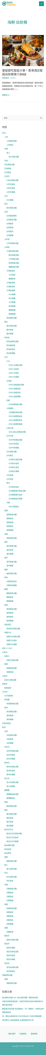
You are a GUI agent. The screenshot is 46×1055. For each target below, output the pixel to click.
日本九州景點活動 (15, 365)
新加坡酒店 (10, 349)
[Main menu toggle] (41, 3)
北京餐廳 (9, 200)
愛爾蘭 (6, 790)
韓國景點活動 (11, 593)
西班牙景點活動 (12, 952)
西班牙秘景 (10, 955)
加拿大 (6, 656)
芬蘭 (6, 885)
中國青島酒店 (11, 581)
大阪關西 (9, 408)
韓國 (6, 589)
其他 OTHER (7, 648)
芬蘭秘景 (9, 893)
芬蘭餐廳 (9, 900)
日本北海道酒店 (15, 393)
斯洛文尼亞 (8, 830)
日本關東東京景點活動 (17, 491)
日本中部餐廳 (14, 448)
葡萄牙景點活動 (12, 940)
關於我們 (11, 1034)
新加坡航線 (10, 345)
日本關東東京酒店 (15, 495)
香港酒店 (9, 617)
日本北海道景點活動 (16, 385)
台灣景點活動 (11, 220)
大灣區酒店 (10, 287)
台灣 (6, 212)
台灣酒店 (9, 231)
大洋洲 (4, 692)
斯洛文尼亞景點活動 (14, 834)
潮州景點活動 (11, 546)
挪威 (6, 802)
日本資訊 (9, 479)
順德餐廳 (12, 314)
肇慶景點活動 (14, 267)
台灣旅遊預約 (11, 216)
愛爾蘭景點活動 (12, 794)
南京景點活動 (11, 208)
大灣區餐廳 (10, 290)
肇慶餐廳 (12, 310)
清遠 (6, 979)
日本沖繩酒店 (14, 507)
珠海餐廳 (12, 306)
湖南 (6, 534)
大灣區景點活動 (12, 251)
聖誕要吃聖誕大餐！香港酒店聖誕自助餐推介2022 (22, 72)
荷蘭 (6, 928)
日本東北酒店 (14, 467)
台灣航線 (9, 228)
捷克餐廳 (9, 826)
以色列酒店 (10, 188)
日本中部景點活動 (15, 440)
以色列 (6, 176)
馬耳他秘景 (10, 971)
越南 (6, 570)
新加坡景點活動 (12, 341)
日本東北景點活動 (15, 460)
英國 (6, 904)
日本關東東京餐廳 (15, 499)
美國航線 (9, 672)
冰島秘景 (9, 739)
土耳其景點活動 (12, 243)
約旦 (6, 873)
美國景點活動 (11, 668)
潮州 (6, 542)
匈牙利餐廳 (10, 759)
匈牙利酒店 (10, 755)
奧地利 (6, 763)
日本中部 (9, 436)
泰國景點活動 (11, 515)
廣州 (6, 322)
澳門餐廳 (9, 566)
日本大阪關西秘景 (15, 416)
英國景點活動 (11, 908)
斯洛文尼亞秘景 (12, 838)
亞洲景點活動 (9, 165)
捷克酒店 (9, 822)
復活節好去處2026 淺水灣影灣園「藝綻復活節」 (20, 998)
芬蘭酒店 (9, 897)
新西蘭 (6, 700)
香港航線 (9, 613)
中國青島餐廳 (11, 585)
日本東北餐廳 (14, 471)
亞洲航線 (7, 168)
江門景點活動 (14, 259)
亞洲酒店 (7, 172)
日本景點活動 (11, 452)
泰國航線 (9, 522)
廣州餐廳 (9, 334)
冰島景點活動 (11, 735)
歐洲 (4, 727)
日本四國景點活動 (15, 404)
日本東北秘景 (14, 463)
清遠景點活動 (7, 975)
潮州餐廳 (9, 554)
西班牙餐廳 (10, 959)
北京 (6, 196)
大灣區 (6, 247)
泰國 (6, 511)
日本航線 (9, 475)
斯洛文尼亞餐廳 (12, 841)
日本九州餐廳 (14, 377)
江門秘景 (12, 275)
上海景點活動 (11, 141)
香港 (6, 605)
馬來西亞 (7, 625)
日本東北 (9, 456)
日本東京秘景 (14, 487)
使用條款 (34, 1034)
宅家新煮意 (6, 723)
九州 (8, 361)
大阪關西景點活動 (15, 412)
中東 (6, 161)
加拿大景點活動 (12, 660)
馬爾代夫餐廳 (11, 644)
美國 (6, 664)
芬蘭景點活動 (11, 889)
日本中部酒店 (14, 444)
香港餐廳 (9, 621)
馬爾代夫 (7, 633)
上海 (6, 137)
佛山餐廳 (12, 298)
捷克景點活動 (11, 814)
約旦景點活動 (11, 877)
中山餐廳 (12, 294)
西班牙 (6, 944)
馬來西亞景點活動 (13, 629)
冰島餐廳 (9, 743)
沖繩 (8, 503)
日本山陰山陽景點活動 (17, 432)
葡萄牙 (6, 936)
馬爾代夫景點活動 (13, 637)
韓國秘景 (9, 597)
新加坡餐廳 (10, 353)
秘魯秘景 (7, 688)
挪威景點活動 (11, 806)
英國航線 (9, 916)
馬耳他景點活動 (12, 967)
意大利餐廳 (10, 786)
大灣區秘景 (10, 271)
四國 (8, 400)
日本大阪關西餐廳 (15, 424)
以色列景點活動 (12, 180)
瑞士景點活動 (11, 869)
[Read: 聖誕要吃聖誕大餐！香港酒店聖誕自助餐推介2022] (23, 50)
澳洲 (6, 708)
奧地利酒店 (10, 771)
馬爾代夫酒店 (11, 640)
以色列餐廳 (10, 192)
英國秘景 (9, 912)
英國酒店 (9, 920)
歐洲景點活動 (9, 845)
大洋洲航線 (8, 696)
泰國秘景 (9, 519)
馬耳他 (6, 963)
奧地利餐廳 (10, 775)
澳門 (6, 558)
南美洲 (4, 684)
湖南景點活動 (11, 538)
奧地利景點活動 (12, 767)
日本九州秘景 (14, 369)
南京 (6, 204)
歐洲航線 (7, 849)
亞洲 (4, 133)
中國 (6, 149)
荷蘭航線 (9, 932)
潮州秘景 (9, 550)
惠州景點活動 (14, 255)
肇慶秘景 (12, 279)
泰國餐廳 (9, 530)
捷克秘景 (9, 818)
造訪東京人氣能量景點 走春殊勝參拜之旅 (18, 1020)
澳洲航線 (9, 716)
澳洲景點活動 (11, 712)
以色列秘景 (10, 184)
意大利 (6, 778)
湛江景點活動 (14, 157)
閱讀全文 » (6, 95)
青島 (6, 577)
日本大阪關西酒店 (15, 420)
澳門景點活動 (11, 562)
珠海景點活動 (14, 263)
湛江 (8, 153)
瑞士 (6, 865)
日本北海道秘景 (15, 389)
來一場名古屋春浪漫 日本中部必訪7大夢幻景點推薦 (22, 1016)
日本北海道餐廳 (15, 397)
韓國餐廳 (9, 601)
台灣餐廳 (9, 235)
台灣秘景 (9, 224)
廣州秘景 (9, 330)
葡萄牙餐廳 (10, 948)
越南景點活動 (11, 574)
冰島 (6, 731)
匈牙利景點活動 (12, 751)
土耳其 (6, 239)
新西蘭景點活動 (12, 704)
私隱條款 (23, 1034)
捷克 (6, 810)
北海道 (9, 381)
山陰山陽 (9, 428)
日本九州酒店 (14, 373)
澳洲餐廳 (9, 719)
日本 (6, 357)
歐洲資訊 (7, 853)
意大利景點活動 (12, 782)
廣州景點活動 (11, 326)
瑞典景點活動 (11, 861)
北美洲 (4, 652)
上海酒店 (9, 145)
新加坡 (6, 338)
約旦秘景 (9, 881)
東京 (8, 483)
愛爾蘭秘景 (10, 798)
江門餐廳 (12, 302)
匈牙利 (6, 747)
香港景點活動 (11, 609)
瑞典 (6, 857)
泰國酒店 (9, 526)
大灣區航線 (10, 283)
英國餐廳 (9, 924)
